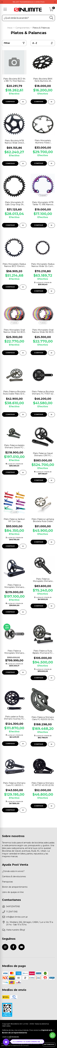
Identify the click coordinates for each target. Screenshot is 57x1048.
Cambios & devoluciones (14, 876)
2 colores (43, 195)
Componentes (22, 28)
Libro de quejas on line (13, 892)
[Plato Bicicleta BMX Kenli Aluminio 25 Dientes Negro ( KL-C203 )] (51, 101)
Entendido (49, 1044)
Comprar (38, 102)
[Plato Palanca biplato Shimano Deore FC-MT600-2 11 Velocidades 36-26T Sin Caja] (23, 472)
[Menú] (5, 9)
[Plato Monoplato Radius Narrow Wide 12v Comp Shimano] (51, 291)
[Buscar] (51, 18)
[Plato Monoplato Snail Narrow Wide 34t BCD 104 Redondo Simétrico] (23, 352)
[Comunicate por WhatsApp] (52, 1035)
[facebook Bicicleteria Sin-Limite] (13, 947)
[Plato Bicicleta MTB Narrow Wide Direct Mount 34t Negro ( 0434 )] (23, 163)
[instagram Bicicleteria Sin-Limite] (5, 947)
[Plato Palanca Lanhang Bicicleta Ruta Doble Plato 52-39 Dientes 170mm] (51, 542)
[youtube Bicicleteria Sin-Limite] (21, 947)
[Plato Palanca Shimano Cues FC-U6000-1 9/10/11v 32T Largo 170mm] (23, 810)
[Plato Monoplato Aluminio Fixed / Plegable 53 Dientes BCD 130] (51, 163)
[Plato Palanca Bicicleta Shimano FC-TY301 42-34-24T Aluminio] (51, 414)
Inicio (9, 28)
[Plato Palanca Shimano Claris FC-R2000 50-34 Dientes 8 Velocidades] (51, 744)
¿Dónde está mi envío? (13, 871)
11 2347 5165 (11, 911)
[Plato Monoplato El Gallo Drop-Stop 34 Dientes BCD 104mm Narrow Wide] (23, 225)
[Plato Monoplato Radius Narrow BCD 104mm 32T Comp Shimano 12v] (23, 287)
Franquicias (7, 881)
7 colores (14, 323)
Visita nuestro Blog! (15, 930)
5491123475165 (13, 906)
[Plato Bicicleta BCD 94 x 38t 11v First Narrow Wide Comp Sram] (23, 101)
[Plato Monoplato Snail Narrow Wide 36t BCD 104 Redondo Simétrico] (51, 352)
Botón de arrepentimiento (15, 887)
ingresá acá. (47, 1030)
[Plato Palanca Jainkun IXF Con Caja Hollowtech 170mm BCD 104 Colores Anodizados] (23, 546)
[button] (27, 1041)
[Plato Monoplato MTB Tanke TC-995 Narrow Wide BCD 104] (51, 225)
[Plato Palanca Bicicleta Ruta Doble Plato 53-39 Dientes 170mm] (23, 414)
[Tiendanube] (10, 1037)
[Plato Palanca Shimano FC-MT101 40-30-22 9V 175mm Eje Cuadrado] (51, 806)
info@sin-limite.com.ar (17, 917)
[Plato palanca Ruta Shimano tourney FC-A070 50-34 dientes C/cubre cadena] (23, 743)
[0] (51, 10)
